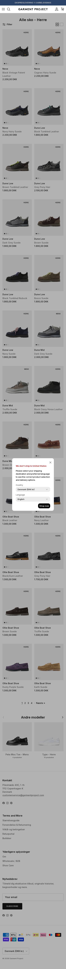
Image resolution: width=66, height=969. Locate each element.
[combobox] (26, 489)
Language (20, 495)
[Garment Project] (33, 9)
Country (19, 485)
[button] (50, 462)
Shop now (44, 506)
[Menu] (3, 9)
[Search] (10, 9)
